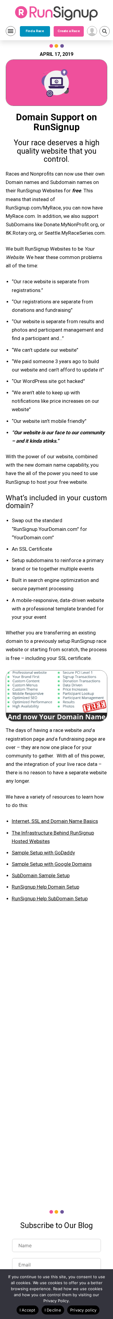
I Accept (28, 1310)
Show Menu (11, 31)
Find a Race (35, 31)
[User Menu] (92, 31)
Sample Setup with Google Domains (52, 864)
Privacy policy (83, 1310)
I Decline (53, 1310)
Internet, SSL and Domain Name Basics (55, 821)
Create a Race (69, 31)
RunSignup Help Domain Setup (45, 887)
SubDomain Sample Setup (41, 875)
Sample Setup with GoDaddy (43, 853)
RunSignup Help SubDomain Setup (50, 899)
